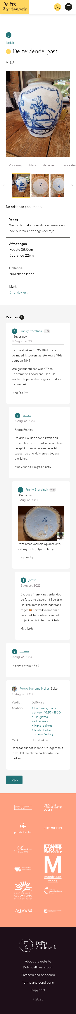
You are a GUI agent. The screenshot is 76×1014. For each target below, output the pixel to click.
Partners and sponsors (38, 975)
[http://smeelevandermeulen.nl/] (23, 870)
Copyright (38, 990)
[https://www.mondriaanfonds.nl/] (53, 870)
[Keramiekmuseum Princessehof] (53, 849)
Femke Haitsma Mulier (34, 688)
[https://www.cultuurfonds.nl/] (23, 891)
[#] (56, 7)
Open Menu (68, 7)
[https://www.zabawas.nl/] (23, 912)
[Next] (68, 186)
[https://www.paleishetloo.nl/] (23, 829)
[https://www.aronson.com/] (23, 849)
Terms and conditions (38, 982)
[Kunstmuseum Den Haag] (23, 808)
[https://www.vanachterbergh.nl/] (53, 891)
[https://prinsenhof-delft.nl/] (53, 808)
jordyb (10, 42)
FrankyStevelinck (34, 331)
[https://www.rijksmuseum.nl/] (53, 829)
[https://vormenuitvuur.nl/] (53, 912)
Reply (14, 780)
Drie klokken (18, 292)
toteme (24, 651)
